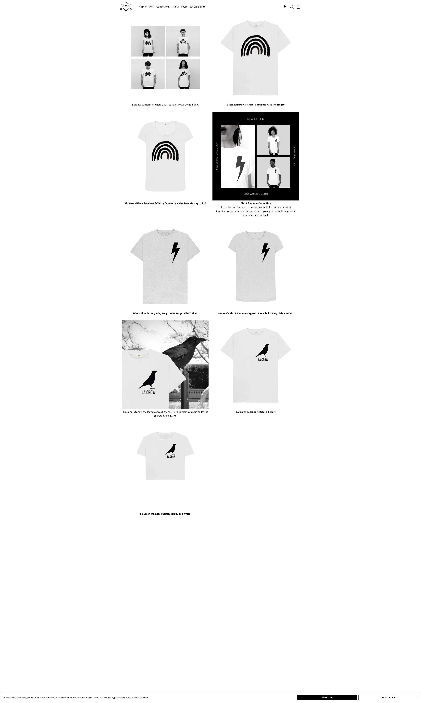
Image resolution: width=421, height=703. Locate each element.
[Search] (291, 6)
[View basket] (298, 6)
